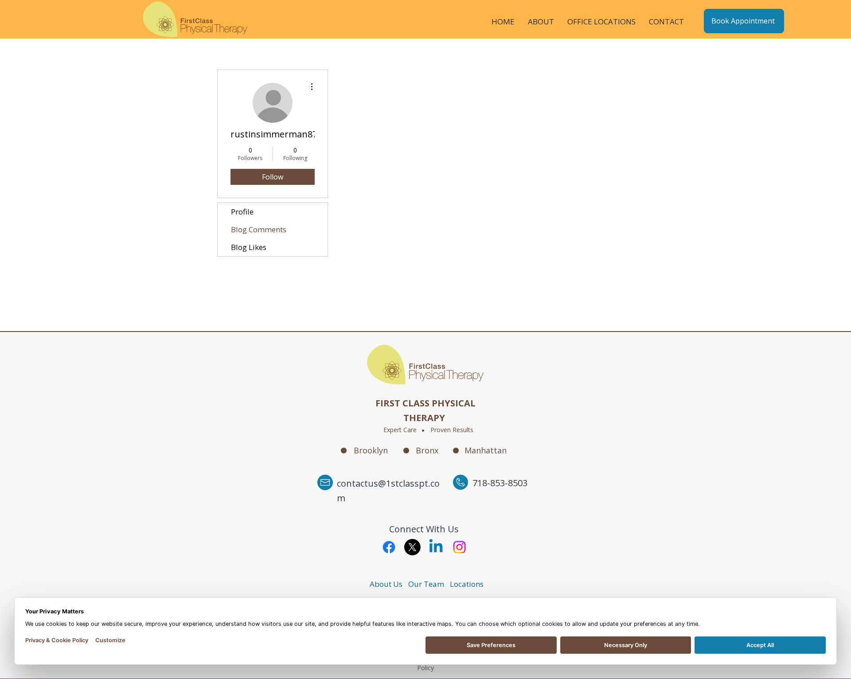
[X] (412, 547)
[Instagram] (459, 547)
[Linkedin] (436, 547)
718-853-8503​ (499, 483)
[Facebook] (389, 547)
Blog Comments (258, 229)
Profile (242, 212)
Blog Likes (248, 247)
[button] (541, 21)
